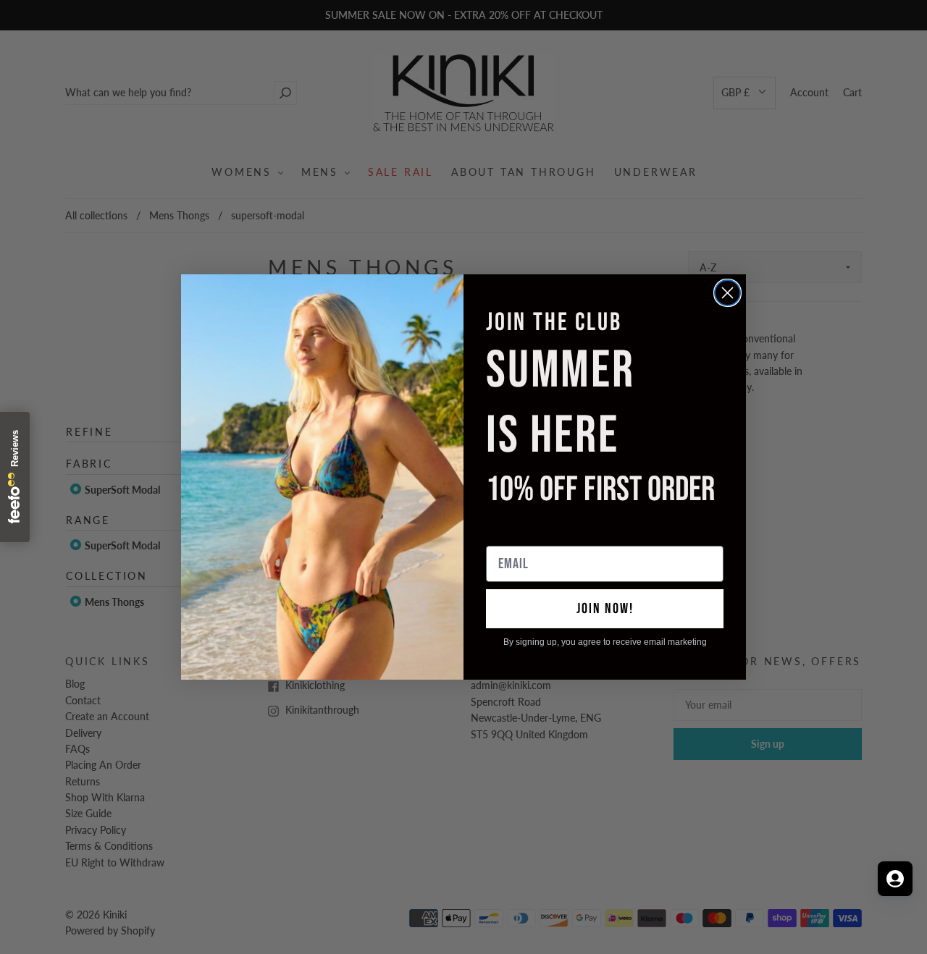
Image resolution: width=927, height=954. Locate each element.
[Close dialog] (727, 292)
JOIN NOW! (605, 608)
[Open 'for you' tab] (895, 878)
